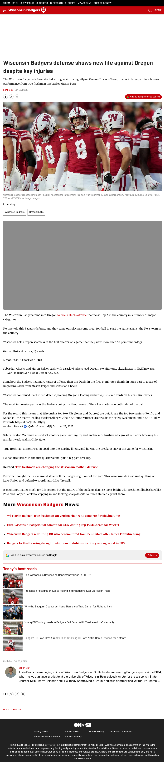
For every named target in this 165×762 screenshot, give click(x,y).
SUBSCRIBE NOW (103, 3)
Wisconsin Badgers (14, 212)
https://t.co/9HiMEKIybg (30, 422)
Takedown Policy (95, 732)
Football (17, 710)
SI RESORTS (56, 3)
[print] (23, 694)
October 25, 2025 (49, 373)
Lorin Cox (8, 90)
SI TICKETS (42, 3)
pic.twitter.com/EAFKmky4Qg (136, 368)
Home (6, 710)
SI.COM (6, 3)
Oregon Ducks (36, 212)
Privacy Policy (41, 732)
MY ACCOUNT (84, 3)
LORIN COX (24, 668)
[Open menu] (4, 10)
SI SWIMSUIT (27, 3)
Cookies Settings (73, 737)
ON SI (15, 3)
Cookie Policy (71, 732)
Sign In (158, 10)
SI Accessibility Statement (47, 737)
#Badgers (77, 368)
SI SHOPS (70, 3)
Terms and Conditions (120, 732)
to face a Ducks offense (72, 315)
